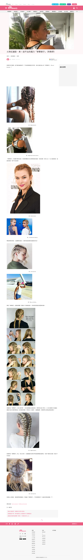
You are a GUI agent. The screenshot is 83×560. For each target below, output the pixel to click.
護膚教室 (74, 523)
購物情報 (53, 11)
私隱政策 (43, 542)
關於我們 (43, 532)
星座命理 (41, 11)
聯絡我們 (43, 544)
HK (12, 4)
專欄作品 (33, 547)
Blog (29, 4)
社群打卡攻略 (63, 4)
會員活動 (33, 551)
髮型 (18, 56)
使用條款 (43, 540)
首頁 (8, 56)
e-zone (33, 4)
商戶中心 (69, 4)
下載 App (74, 4)
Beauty (24, 4)
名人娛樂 (28, 11)
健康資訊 (35, 11)
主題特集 (33, 549)
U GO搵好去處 (55, 4)
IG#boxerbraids (23, 504)
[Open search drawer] (77, 8)
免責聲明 (43, 538)
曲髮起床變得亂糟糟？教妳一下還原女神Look (18, 515)
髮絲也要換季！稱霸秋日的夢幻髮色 (16, 511)
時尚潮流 (15, 11)
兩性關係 (47, 11)
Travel (16, 4)
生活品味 (22, 11)
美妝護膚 (9, 11)
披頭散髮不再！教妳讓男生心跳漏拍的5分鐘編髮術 (19, 513)
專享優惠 (33, 553)
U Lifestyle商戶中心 (43, 535)
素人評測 (33, 545)
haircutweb (15, 504)
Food (20, 4)
